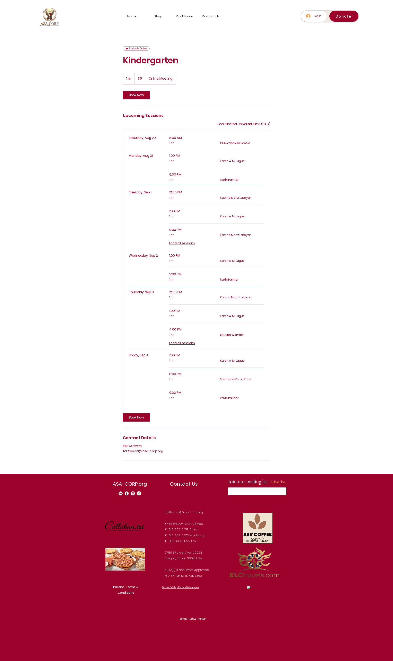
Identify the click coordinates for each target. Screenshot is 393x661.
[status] (243, 124)
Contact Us (184, 484)
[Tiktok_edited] (139, 493)
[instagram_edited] (133, 493)
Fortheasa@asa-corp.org (184, 512)
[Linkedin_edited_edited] (121, 493)
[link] (136, 95)
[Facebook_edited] (127, 493)
